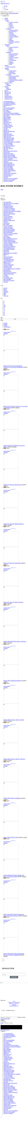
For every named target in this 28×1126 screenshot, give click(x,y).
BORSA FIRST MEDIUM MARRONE (12, 680)
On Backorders (6, 326)
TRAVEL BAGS (8, 97)
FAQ (14, 1001)
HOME (6, 18)
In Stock (5, 325)
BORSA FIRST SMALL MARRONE (12, 798)
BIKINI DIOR (6, 118)
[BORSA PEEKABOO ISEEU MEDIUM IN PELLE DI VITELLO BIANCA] (15, 898)
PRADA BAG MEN (8, 153)
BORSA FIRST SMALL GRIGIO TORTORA (14, 759)
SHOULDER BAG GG (9, 164)
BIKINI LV (6, 121)
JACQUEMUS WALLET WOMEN (11, 142)
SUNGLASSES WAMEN (9, 170)
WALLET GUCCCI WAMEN (10, 178)
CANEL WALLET (7, 125)
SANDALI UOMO (7, 162)
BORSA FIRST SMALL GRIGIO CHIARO (13, 720)
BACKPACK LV (7, 105)
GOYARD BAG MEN (8, 139)
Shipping (14, 1004)
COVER (7, 94)
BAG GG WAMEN (8, 109)
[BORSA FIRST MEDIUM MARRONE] (15, 664)
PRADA (11, 25)
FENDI (11, 43)
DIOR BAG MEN (7, 134)
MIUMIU (11, 40)
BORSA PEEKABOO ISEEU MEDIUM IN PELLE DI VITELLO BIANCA (13, 915)
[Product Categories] (4, 7)
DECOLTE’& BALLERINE (16, 80)
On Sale (5, 323)
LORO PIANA (12, 70)
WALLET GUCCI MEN (9, 179)
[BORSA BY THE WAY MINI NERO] (15, 547)
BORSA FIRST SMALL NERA (11, 837)
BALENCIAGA (13, 31)
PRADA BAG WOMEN (9, 155)
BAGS (6, 19)
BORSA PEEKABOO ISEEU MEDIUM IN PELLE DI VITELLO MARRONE (13, 954)
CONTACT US (8, 99)
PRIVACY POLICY (14, 1003)
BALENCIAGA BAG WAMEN (11, 113)
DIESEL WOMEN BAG (9, 131)
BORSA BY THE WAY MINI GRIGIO (12, 484)
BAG (4, 106)
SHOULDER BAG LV (8, 165)
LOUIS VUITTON (13, 22)
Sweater (11, 13)
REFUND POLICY (14, 1006)
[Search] (4, 2)
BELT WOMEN (7, 117)
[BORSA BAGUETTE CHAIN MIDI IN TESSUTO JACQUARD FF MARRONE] (15, 349)
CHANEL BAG (7, 127)
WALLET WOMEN (8, 181)
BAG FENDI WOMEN (9, 108)
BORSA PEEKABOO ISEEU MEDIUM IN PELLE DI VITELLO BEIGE (13, 876)
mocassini (5, 149)
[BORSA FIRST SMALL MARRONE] (15, 782)
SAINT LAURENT (13, 36)
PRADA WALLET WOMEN (10, 157)
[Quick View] (11, 332)
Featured (5, 324)
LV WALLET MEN (8, 144)
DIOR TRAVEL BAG (8, 135)
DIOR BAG (6, 132)
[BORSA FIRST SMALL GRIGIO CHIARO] (15, 703)
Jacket (14, 13)
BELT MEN (6, 115)
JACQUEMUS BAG (8, 140)
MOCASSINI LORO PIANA (10, 151)
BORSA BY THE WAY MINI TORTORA (13, 602)
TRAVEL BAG (7, 172)
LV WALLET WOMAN (9, 145)
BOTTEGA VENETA (14, 42)
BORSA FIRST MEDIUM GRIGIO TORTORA (14, 641)
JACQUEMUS (12, 35)
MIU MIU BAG (7, 147)
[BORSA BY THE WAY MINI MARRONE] (15, 507)
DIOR (10, 23)
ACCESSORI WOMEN (9, 102)
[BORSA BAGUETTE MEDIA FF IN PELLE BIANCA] (15, 429)
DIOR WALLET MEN (8, 138)
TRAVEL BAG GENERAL (10, 173)
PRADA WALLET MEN (9, 156)
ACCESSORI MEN (8, 101)
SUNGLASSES (8, 82)
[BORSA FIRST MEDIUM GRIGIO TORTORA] (15, 625)
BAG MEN (6, 110)
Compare (5, 333)
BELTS (6, 86)
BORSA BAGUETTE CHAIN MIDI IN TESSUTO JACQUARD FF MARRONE (13, 366)
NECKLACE (8, 93)
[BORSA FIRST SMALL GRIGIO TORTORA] (15, 742)
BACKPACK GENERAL (9, 104)
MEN (7, 21)
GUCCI (11, 26)
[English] (2, 978)
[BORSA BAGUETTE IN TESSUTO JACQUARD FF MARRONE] (15, 390)
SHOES (6, 68)
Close (2, 1023)
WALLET (5, 177)
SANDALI (11, 72)
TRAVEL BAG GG (8, 174)
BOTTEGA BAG (7, 122)
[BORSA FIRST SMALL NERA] (15, 821)
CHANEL (11, 34)
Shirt (17, 13)
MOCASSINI (12, 73)
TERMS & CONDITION (14, 1002)
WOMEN (8, 28)
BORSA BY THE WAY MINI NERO (12, 563)
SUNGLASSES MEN (8, 169)
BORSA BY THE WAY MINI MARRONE (13, 524)
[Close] (4, 198)
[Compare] (14, 332)
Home (2, 189)
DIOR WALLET (7, 136)
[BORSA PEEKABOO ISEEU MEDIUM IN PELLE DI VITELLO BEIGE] (15, 859)
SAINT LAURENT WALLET (10, 160)
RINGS (6, 90)
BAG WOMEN (7, 111)
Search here (3, 11)
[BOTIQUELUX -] (5, 3)
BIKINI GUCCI (7, 119)
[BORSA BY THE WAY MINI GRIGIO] (15, 468)
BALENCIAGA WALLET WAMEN (12, 114)
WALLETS (7, 44)
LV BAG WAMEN (7, 143)
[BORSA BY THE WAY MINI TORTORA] (15, 586)
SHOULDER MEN (8, 166)
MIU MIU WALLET (8, 148)
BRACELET (8, 92)
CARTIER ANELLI (8, 126)
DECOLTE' (6, 130)
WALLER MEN (7, 175)
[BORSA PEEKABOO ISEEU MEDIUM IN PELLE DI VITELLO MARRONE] (15, 937)
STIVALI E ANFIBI (14, 76)
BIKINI (6, 65)
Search (5, 15)
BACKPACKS (8, 96)
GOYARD (11, 27)
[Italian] (3, 978)
